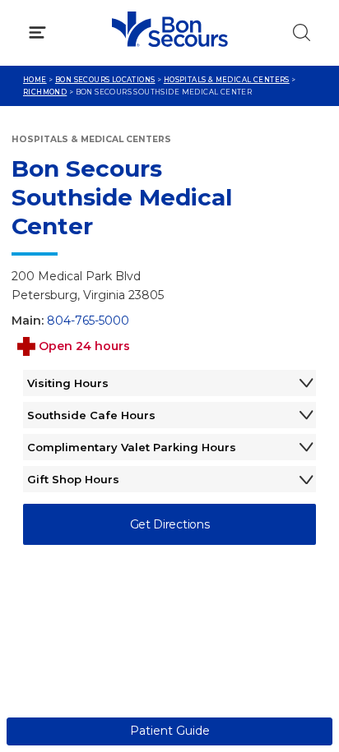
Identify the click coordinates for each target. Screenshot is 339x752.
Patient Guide (170, 730)
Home (35, 80)
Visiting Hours (68, 383)
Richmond (45, 92)
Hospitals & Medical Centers (227, 80)
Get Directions (170, 524)
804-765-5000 (88, 320)
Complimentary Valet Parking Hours (131, 447)
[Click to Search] (301, 32)
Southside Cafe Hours (91, 415)
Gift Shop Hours (73, 479)
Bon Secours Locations (105, 80)
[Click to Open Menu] (37, 32)
